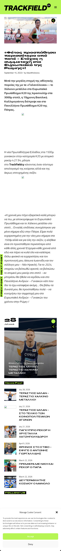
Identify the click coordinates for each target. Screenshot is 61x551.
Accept (30, 536)
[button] (56, 512)
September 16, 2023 (13, 72)
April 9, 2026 (24, 443)
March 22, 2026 (25, 460)
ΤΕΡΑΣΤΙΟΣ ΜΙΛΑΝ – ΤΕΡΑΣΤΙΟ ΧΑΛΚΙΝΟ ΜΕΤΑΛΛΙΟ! (23, 369)
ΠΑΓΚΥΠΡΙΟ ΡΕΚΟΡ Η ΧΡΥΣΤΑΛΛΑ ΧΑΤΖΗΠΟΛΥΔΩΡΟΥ (34, 433)
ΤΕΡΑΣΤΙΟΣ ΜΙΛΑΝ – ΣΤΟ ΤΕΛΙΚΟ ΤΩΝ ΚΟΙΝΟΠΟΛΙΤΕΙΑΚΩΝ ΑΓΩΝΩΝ (34, 414)
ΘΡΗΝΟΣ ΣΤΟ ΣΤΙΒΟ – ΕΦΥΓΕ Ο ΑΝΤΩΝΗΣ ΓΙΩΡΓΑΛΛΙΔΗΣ (35, 450)
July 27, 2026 (24, 406)
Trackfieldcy (16, 164)
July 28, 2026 (24, 389)
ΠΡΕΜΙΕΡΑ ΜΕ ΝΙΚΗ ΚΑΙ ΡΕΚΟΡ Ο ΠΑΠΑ (36, 465)
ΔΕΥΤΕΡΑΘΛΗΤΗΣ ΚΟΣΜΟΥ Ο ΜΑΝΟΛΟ (34, 482)
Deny (30, 544)
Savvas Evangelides (35, 363)
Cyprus (19, 363)
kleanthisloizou (33, 72)
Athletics (12, 363)
